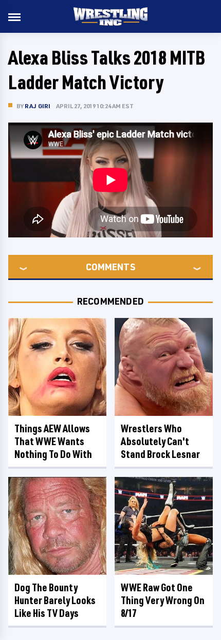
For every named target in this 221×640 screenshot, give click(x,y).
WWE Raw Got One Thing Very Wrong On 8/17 (163, 600)
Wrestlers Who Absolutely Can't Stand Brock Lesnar (160, 441)
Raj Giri (38, 106)
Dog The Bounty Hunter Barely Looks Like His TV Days (55, 600)
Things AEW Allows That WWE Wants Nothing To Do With (53, 441)
